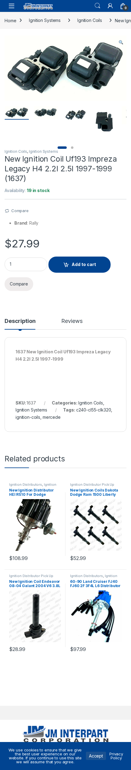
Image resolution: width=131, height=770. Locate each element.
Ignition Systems (45, 20)
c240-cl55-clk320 (93, 409)
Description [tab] (20, 321)
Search (97, 5)
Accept (96, 755)
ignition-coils (28, 417)
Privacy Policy (116, 755)
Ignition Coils (89, 20)
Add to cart (84, 264)
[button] (121, 42)
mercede (52, 417)
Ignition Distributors (25, 484)
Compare (20, 210)
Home (10, 20)
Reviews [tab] (71, 321)
